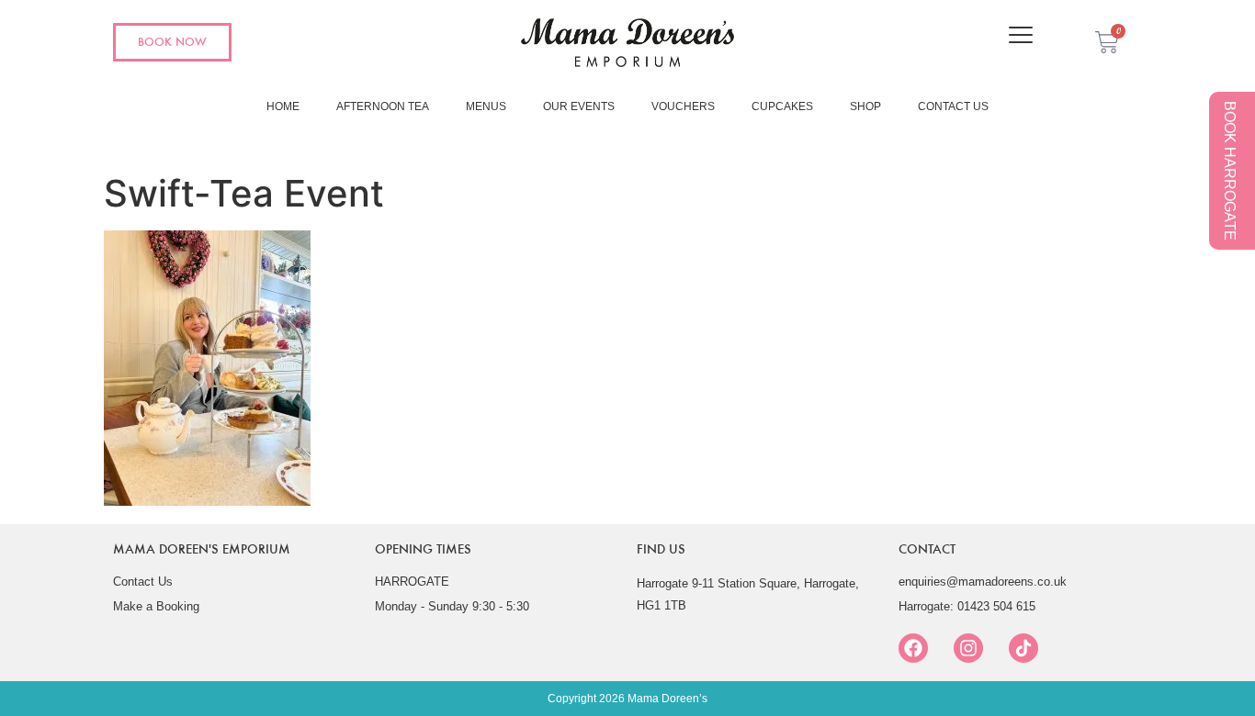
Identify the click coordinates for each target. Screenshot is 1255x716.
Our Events (579, 106)
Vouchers (683, 106)
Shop (865, 106)
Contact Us (953, 106)
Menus (486, 106)
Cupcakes (782, 106)
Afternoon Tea (382, 106)
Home (283, 106)
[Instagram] (968, 648)
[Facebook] (913, 648)
